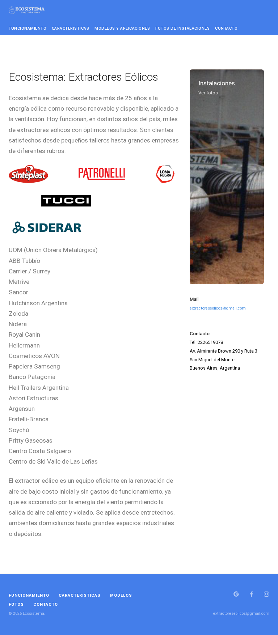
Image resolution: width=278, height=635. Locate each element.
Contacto (226, 28)
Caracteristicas (70, 28)
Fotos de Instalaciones (182, 28)
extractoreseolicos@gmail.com (218, 308)
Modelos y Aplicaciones (122, 28)
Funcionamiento (27, 28)
